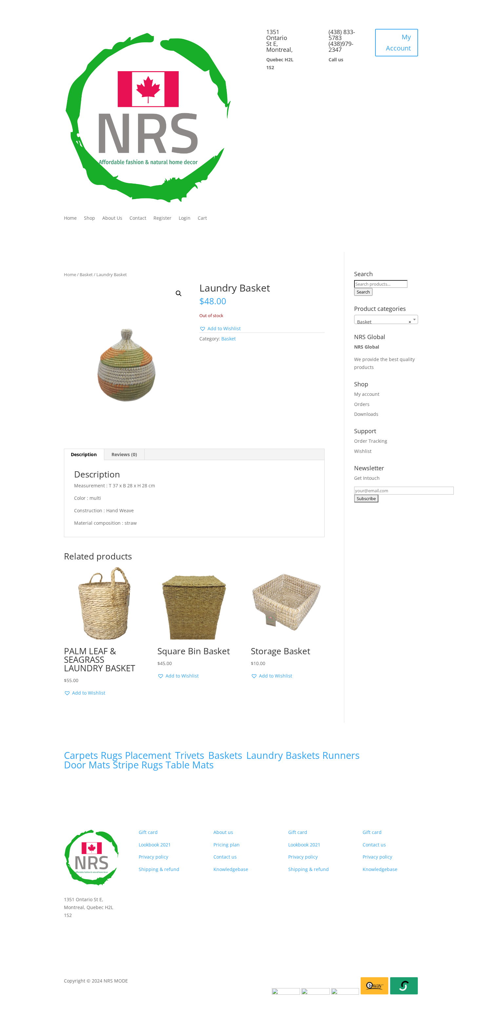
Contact (138, 218)
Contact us (225, 857)
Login (185, 218)
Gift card (148, 832)
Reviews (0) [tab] (124, 454)
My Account (398, 42)
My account (366, 394)
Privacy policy (153, 857)
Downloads (366, 414)
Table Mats (190, 764)
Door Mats (87, 764)
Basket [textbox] (384, 322)
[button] (179, 293)
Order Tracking (370, 441)
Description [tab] (84, 454)
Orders (362, 404)
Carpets (81, 755)
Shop (89, 218)
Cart (202, 218)
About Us (112, 218)
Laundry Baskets (283, 755)
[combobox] (386, 319)
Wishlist (363, 451)
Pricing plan (226, 845)
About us (223, 832)
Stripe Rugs (138, 764)
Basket (86, 274)
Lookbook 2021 (155, 845)
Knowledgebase (230, 869)
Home (70, 218)
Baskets (225, 755)
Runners (341, 755)
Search (363, 292)
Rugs (111, 755)
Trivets (189, 755)
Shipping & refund (159, 869)
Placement (149, 755)
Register (162, 218)
